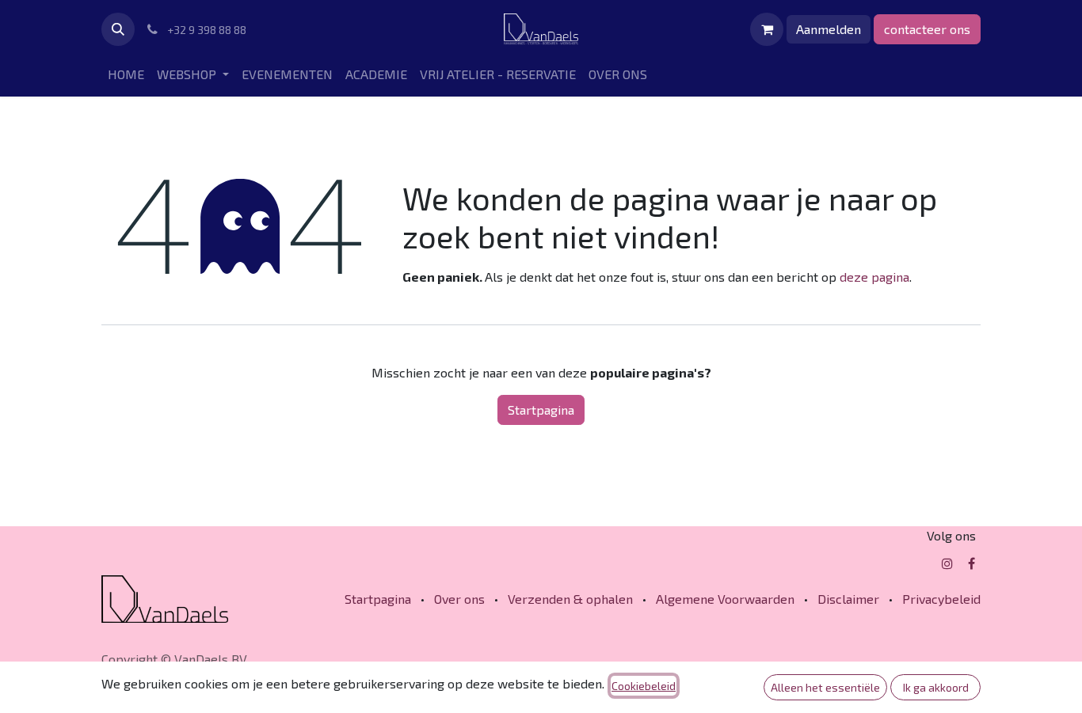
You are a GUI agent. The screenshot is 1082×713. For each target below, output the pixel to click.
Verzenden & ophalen (570, 598)
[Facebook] (971, 563)
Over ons (459, 598)
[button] (118, 29)
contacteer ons (927, 28)
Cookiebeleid (643, 685)
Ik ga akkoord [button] (936, 687)
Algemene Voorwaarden (725, 598)
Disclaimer (848, 598)
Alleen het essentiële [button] (825, 687)
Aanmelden (828, 28)
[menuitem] (125, 74)
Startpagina (541, 409)
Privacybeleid (941, 598)
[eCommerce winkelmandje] (766, 29)
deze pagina (874, 276)
